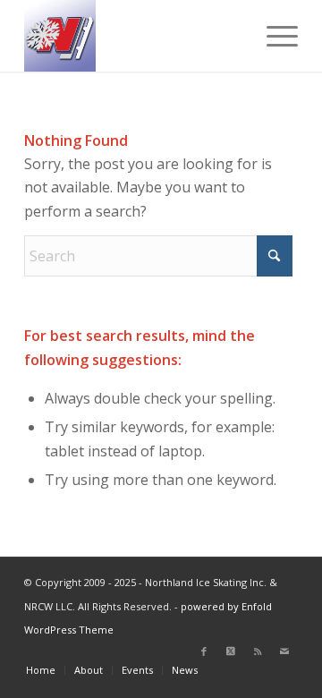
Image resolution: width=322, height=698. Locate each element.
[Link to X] (230, 651)
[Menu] (273, 36)
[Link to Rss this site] (257, 651)
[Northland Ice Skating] (133, 36)
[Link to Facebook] (204, 651)
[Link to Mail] (284, 651)
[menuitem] (273, 36)
